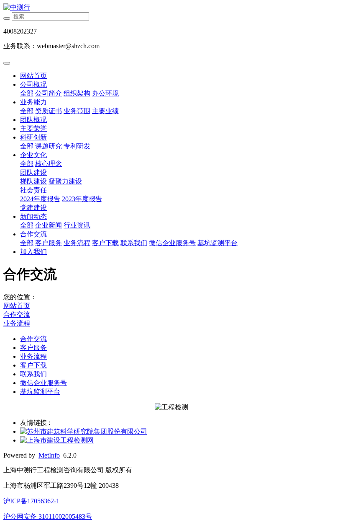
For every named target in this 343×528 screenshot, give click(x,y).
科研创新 (33, 137)
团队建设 (33, 172)
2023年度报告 (82, 198)
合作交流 (33, 234)
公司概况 (33, 84)
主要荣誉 (33, 128)
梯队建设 (33, 181)
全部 (26, 93)
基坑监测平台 (217, 242)
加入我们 (33, 251)
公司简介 (48, 93)
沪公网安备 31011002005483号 (47, 516)
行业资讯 (77, 225)
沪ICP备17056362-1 (31, 501)
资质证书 (48, 110)
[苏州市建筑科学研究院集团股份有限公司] (83, 431)
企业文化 (33, 154)
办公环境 (105, 93)
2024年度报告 (40, 198)
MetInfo (49, 455)
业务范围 (77, 110)
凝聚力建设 (65, 181)
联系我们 (133, 242)
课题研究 (48, 146)
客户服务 (48, 242)
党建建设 (33, 207)
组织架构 (77, 93)
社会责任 (33, 190)
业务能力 (33, 102)
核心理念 (48, 163)
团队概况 (33, 119)
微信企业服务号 (172, 242)
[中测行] (171, 7)
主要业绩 (105, 110)
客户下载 (105, 242)
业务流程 (77, 242)
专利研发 (77, 146)
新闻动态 (33, 216)
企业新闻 (48, 225)
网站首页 (33, 75)
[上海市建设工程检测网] (57, 440)
